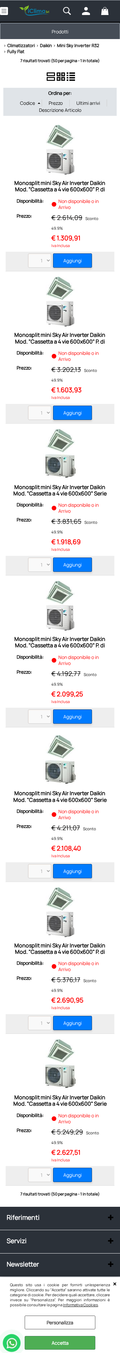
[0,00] (109, 11)
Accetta (60, 1343)
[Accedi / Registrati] (90, 11)
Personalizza (60, 1322)
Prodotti (60, 31)
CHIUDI (115, 1284)
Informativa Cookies (80, 1304)
